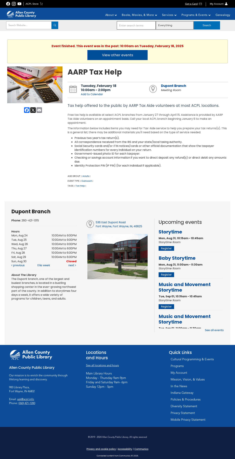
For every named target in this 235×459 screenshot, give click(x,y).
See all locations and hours (102, 365)
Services (168, 15)
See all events (214, 330)
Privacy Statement (183, 413)
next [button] (71, 265)
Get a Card (191, 3)
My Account (216, 3)
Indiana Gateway (182, 393)
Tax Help (80, 185)
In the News (179, 386)
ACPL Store (32, 3)
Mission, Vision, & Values (188, 379)
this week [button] (43, 265)
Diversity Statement (184, 406)
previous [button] (18, 265)
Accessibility (125, 449)
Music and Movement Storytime (185, 287)
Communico (141, 449)
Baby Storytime (177, 258)
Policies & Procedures (186, 399)
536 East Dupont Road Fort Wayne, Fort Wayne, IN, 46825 (119, 224)
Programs (177, 366)
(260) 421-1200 (26, 403)
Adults (85, 176)
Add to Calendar (92, 94)
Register (166, 248)
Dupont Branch (173, 86)
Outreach (86, 180)
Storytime (170, 232)
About (110, 15)
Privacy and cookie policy (101, 449)
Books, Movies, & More (138, 15)
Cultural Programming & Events (192, 359)
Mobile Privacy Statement (188, 420)
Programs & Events (194, 15)
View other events (117, 55)
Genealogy (223, 15)
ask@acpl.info (25, 399)
